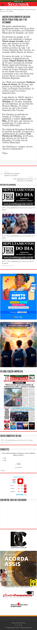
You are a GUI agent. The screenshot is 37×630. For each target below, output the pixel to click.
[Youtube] (21, 625)
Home (3, 9)
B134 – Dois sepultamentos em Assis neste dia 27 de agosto (17, 440)
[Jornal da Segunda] (18, 3)
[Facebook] (17, 625)
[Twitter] (19, 625)
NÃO (5, 460)
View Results (18, 467)
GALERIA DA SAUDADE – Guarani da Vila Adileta (12, 173)
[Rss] (15, 625)
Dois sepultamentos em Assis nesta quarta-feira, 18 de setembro (23, 179)
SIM (5, 458)
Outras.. (3, 470)
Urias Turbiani (21, 623)
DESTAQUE (9, 9)
